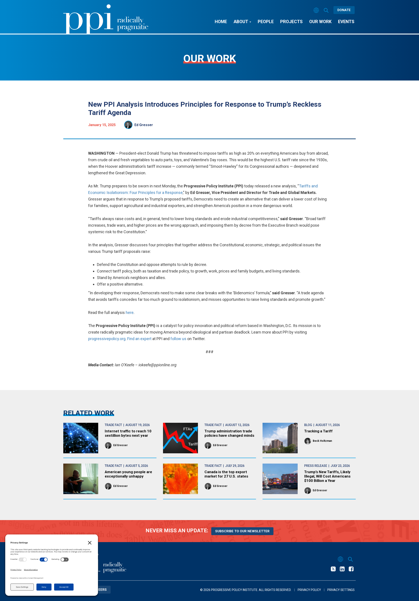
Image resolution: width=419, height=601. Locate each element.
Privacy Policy (309, 590)
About (241, 21)
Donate (344, 10)
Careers (99, 590)
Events (346, 21)
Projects (291, 21)
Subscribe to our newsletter (242, 531)
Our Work (320, 21)
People (266, 21)
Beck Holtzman (322, 440)
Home (221, 21)
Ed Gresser (143, 125)
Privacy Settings (341, 590)
